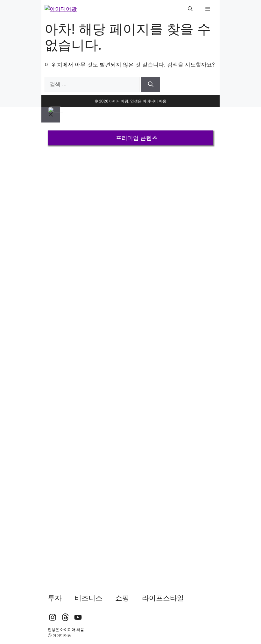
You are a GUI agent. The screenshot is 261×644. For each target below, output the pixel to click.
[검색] (150, 84)
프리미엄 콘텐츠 (137, 138)
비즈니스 (88, 598)
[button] (190, 9)
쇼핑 (122, 598)
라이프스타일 (163, 598)
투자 (55, 598)
